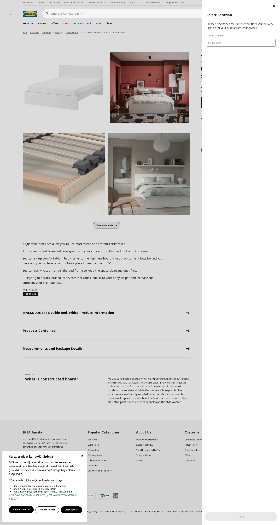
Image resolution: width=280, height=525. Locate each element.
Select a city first (215, 35)
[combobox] (241, 43)
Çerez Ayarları (71, 509)
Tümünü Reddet (47, 509)
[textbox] (241, 42)
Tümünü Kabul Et (21, 509)
